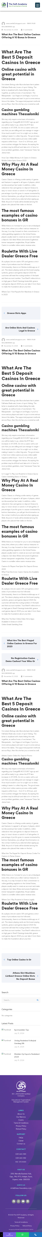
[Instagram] (18, 1201)
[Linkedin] (28, 1201)
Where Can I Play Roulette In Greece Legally (18, 900)
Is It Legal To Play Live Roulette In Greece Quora (20, 474)
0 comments (27, 30)
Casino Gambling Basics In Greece (14, 477)
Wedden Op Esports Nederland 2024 (26, 1055)
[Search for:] (21, 1000)
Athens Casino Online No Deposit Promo (17, 756)
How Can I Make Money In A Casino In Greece (19, 158)
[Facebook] (14, 1201)
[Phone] (35, 1234)
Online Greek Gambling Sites (12, 624)
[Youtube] (23, 1201)
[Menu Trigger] (37, 5)
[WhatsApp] (22, 1234)
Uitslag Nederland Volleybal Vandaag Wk (25, 1041)
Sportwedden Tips (21, 1030)
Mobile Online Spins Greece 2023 (14, 161)
